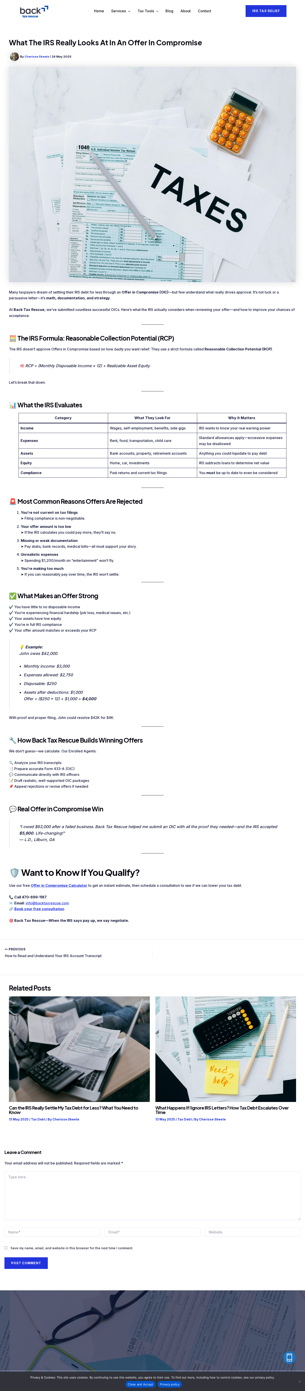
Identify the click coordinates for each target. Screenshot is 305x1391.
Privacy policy (170, 1384)
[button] (266, 11)
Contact (204, 11)
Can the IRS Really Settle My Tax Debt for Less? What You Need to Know (73, 1110)
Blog (169, 11)
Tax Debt (38, 1119)
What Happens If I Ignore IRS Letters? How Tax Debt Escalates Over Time (222, 1110)
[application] (128, 11)
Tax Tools (146, 11)
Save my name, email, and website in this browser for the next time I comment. (71, 1248)
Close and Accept (140, 1384)
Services (118, 11)
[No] (299, 1381)
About (185, 11)
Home (99, 11)
